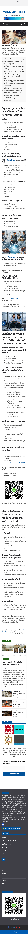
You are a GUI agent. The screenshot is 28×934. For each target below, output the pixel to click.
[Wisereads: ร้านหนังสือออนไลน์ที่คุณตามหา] (14, 650)
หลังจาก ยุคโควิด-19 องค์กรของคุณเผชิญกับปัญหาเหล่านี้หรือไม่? (14, 81)
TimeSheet (11, 160)
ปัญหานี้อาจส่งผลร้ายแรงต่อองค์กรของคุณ (14, 65)
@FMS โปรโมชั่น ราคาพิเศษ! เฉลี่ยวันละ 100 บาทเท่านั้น (14, 72)
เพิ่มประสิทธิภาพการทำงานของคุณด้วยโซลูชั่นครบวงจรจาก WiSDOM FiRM (13, 91)
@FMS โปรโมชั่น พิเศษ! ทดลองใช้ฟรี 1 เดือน (14, 70)
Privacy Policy (5, 850)
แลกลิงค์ (3, 854)
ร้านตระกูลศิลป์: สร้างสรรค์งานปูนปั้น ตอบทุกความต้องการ (19, 693)
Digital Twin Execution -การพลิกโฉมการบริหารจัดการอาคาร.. (19, 703)
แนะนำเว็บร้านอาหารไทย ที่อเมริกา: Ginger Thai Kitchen (19, 712)
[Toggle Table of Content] (23, 59)
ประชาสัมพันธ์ (6, 658)
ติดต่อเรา (4, 837)
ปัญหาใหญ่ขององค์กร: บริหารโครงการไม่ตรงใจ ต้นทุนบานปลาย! (13, 62)
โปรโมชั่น (11, 257)
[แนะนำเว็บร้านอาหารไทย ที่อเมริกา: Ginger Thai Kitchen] (7, 713)
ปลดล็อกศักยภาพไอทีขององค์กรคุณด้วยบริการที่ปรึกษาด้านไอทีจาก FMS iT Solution (13, 76)
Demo (3, 870)
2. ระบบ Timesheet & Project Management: (12, 96)
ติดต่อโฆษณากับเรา (6, 844)
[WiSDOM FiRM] (3, 24)
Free (3, 886)
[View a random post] (24, 24)
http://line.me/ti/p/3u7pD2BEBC (16, 463)
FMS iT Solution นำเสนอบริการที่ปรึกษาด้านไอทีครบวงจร (14, 84)
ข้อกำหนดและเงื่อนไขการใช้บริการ (9, 841)
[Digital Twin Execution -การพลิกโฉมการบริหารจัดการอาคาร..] (7, 704)
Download (4, 873)
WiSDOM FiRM (14, 11)
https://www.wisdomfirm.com (15, 298)
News (3, 876)
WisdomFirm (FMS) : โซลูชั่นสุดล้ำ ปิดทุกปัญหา (14, 67)
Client (3, 867)
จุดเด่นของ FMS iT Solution (11, 87)
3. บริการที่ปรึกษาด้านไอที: (10, 99)
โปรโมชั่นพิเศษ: (8, 100)
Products (4, 880)
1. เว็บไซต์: (7, 94)
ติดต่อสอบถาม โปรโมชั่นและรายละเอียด (13, 89)
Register (4, 883)
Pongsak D (16, 668)
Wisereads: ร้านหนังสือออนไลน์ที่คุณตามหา (12, 663)
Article (3, 863)
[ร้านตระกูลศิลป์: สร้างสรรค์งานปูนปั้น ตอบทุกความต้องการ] (7, 694)
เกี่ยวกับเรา (4, 847)
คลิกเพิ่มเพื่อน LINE (14, 919)
